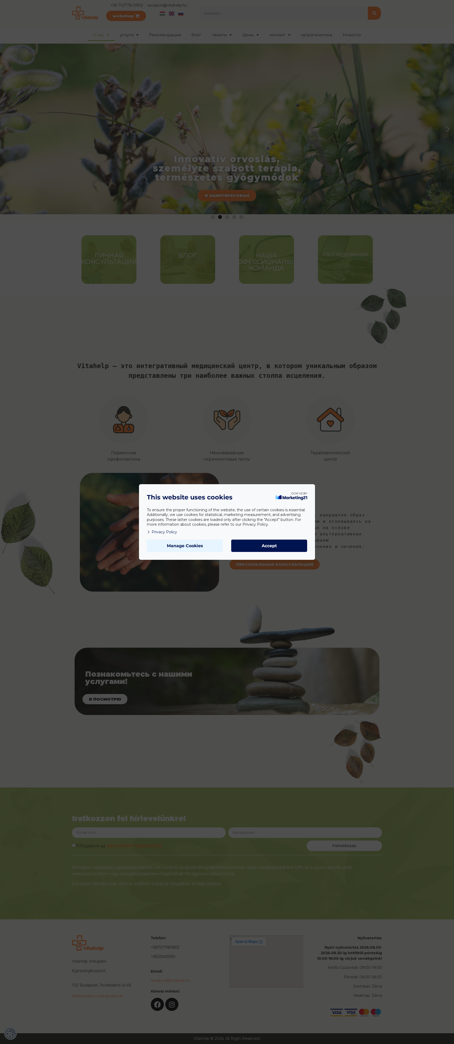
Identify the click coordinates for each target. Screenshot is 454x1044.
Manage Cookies (185, 545)
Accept (269, 545)
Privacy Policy (164, 532)
